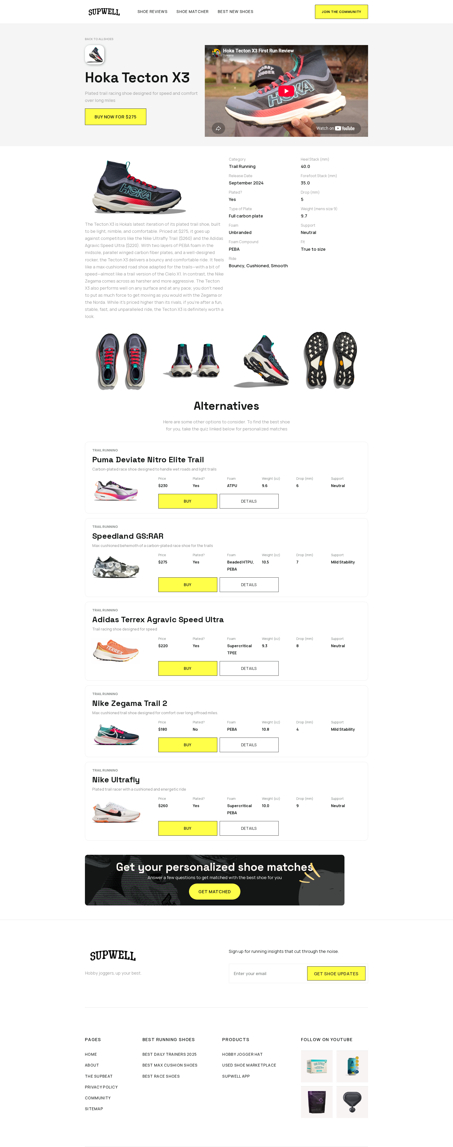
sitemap (94, 1108)
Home (91, 1054)
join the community (341, 11)
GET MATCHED (214, 891)
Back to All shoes (99, 39)
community (98, 1098)
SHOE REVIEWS (153, 11)
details (249, 501)
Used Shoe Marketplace (249, 1065)
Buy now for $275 (116, 117)
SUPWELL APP (236, 1076)
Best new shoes (235, 11)
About (92, 1065)
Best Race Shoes (161, 1076)
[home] (104, 12)
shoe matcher (192, 11)
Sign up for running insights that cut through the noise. (284, 951)
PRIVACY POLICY (101, 1087)
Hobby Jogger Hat (242, 1054)
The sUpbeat (99, 1076)
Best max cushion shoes (170, 1065)
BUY (188, 501)
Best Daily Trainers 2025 (170, 1054)
